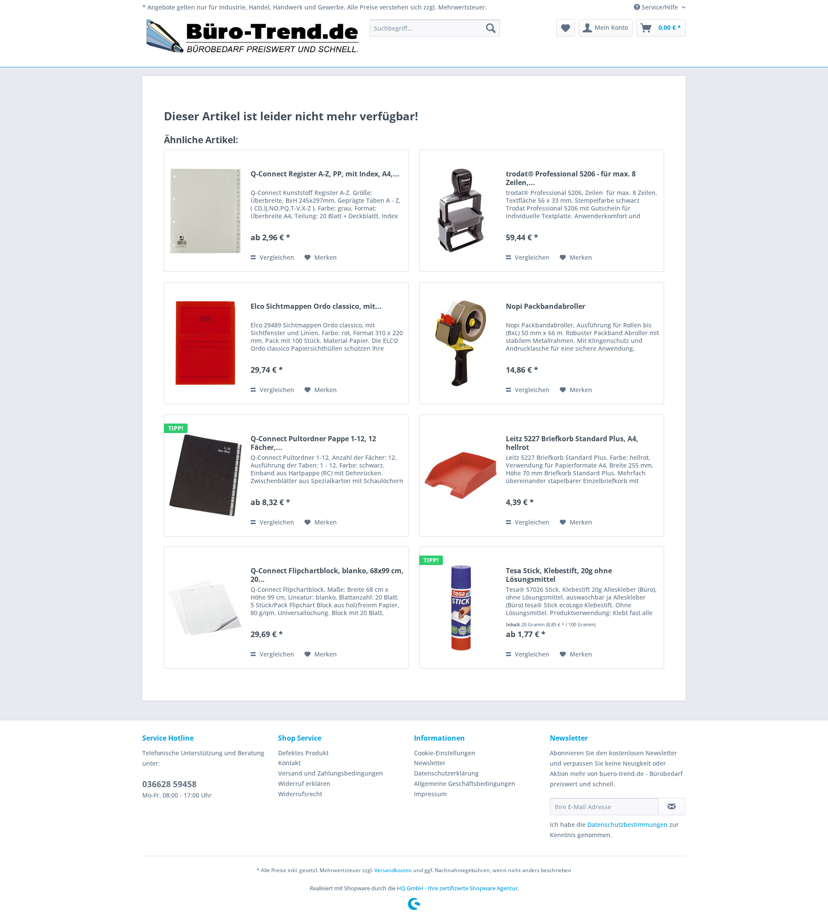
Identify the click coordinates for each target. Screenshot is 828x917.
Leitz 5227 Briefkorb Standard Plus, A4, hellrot (572, 443)
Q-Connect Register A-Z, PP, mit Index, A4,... (325, 174)
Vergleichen (276, 257)
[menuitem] (435, 28)
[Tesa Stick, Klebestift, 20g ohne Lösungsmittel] (460, 607)
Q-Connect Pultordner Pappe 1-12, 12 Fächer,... (313, 443)
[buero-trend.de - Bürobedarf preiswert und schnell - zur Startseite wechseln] (253, 41)
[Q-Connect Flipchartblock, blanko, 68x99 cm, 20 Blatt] (205, 607)
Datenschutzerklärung (446, 773)
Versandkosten (393, 870)
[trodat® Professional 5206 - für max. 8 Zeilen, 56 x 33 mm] (460, 211)
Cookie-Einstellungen (444, 753)
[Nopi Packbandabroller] (460, 343)
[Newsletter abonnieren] (671, 806)
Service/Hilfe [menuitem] (660, 7)
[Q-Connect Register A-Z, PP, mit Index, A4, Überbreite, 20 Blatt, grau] (205, 211)
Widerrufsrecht (300, 794)
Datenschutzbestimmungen (627, 824)
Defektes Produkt (303, 753)
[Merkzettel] (565, 28)
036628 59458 (169, 784)
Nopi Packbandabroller (545, 306)
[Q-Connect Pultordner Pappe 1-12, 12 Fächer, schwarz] (205, 476)
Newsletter (429, 763)
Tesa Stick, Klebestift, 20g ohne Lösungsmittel (559, 575)
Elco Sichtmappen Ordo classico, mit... (316, 306)
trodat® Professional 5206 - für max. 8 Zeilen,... (571, 178)
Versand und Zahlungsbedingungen (330, 773)
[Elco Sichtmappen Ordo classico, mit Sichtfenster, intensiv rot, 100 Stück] (205, 343)
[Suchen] (491, 28)
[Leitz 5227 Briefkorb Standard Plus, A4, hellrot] (460, 476)
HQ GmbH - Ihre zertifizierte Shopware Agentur (457, 888)
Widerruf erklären (304, 783)
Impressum (430, 794)
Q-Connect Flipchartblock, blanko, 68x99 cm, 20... (327, 575)
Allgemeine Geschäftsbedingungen (464, 783)
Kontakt (289, 763)
